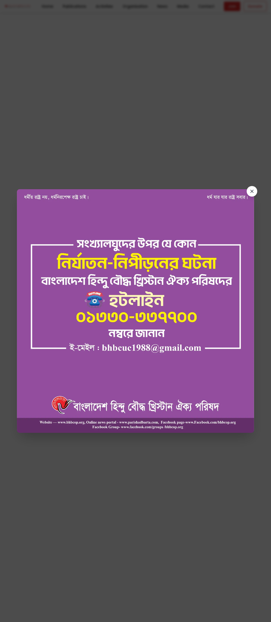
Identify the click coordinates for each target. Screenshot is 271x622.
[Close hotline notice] (252, 191)
